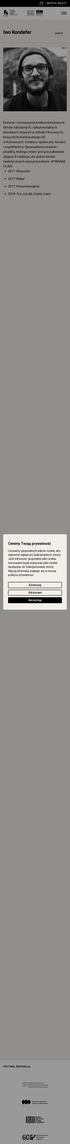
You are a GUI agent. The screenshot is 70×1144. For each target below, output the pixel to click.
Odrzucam (35, 593)
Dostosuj (35, 585)
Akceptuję (35, 600)
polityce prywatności (21, 575)
